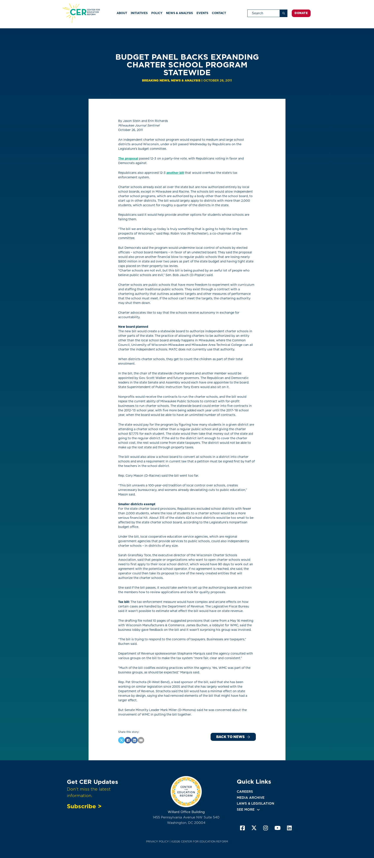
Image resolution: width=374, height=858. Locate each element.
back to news (230, 737)
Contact (219, 13)
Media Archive (250, 798)
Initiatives (139, 13)
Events (202, 13)
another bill (175, 172)
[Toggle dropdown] (258, 809)
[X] (121, 740)
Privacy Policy (157, 841)
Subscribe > (84, 806)
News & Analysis (179, 13)
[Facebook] (128, 740)
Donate (301, 13)
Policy (156, 13)
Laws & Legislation (255, 803)
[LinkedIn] (134, 740)
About (122, 13)
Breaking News (155, 80)
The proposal (128, 158)
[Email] (141, 740)
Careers (245, 792)
